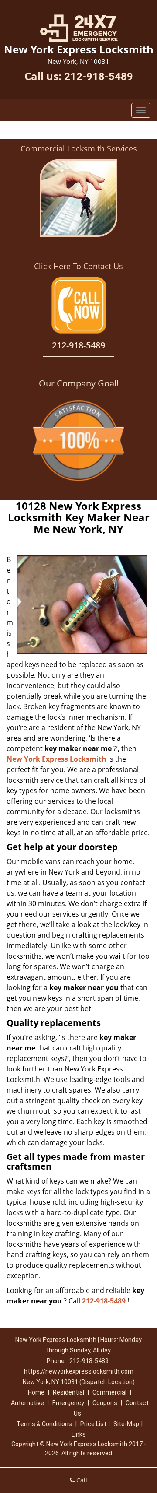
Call (81, 1480)
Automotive (27, 1402)
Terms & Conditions (44, 1423)
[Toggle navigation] (140, 110)
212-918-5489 (98, 76)
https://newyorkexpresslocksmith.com (78, 1371)
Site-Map (126, 1423)
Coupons (104, 1402)
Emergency (68, 1402)
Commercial (109, 1392)
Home (36, 1392)
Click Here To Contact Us (78, 266)
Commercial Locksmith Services (78, 148)
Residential (68, 1392)
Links (79, 1434)
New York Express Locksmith (56, 759)
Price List (93, 1423)
